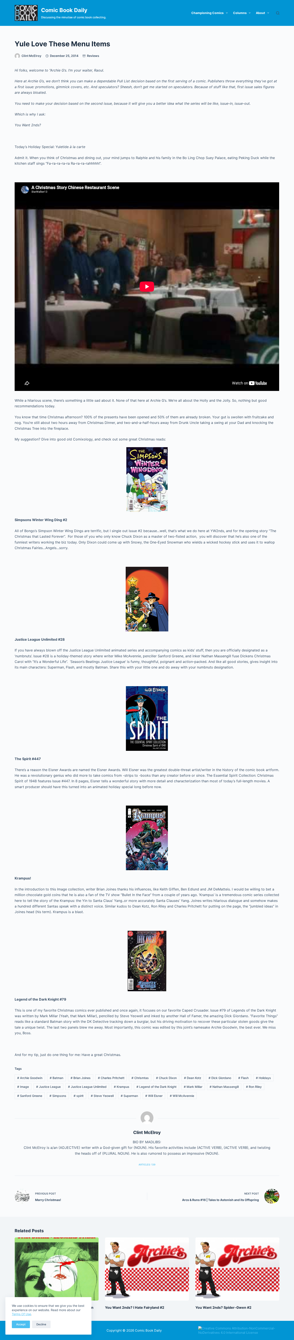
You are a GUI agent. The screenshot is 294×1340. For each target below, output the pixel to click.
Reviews (93, 56)
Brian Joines (81, 1078)
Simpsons (58, 1096)
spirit (79, 1096)
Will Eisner (153, 1096)
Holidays (263, 1078)
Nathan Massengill (224, 1087)
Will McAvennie (182, 1096)
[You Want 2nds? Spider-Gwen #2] (237, 1268)
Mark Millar (193, 1087)
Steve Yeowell (102, 1096)
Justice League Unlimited (87, 1087)
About (260, 13)
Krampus (121, 1087)
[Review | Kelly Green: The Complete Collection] (57, 1268)
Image (23, 1087)
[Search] (277, 13)
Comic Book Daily (64, 10)
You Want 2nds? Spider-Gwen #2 (223, 1307)
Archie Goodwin (29, 1078)
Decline (41, 1324)
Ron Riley (254, 1087)
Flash (243, 1078)
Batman (56, 1078)
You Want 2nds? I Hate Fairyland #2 (134, 1307)
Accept (21, 1324)
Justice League (48, 1087)
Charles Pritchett (111, 1078)
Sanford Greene (29, 1096)
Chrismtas (140, 1078)
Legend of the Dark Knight (156, 1087)
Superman (129, 1096)
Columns (240, 13)
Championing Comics (207, 13)
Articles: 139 (147, 1164)
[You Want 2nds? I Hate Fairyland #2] (147, 1268)
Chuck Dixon (166, 1078)
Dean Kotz (192, 1078)
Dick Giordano (220, 1078)
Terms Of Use (21, 1314)
